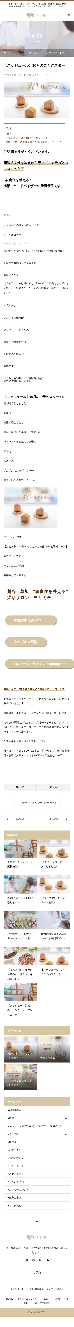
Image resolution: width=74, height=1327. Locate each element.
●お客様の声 (14, 1110)
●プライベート (15, 1165)
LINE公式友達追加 (41, 1303)
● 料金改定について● (15, 243)
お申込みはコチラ (52, 755)
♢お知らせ (25, 75)
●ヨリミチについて (18, 1189)
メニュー (45, 1299)
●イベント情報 (15, 1181)
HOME (9, 1299)
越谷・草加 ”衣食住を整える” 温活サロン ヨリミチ (33, 142)
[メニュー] (68, 15)
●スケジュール (41, 75)
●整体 (10, 1118)
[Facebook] (33, 1260)
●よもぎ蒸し (14, 1205)
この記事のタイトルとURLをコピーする (37, 802)
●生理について (15, 1157)
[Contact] (40, 1260)
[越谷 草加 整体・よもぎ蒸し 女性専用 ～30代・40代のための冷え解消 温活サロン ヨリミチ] (37, 1237)
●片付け (11, 1141)
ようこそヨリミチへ (27, 1299)
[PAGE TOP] (37, 1221)
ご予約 (37, 1272)
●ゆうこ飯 (13, 1134)
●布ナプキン (14, 1149)
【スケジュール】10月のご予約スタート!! (27, 138)
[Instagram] (26, 1260)
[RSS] (48, 1260)
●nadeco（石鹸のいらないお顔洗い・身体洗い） (35, 1126)
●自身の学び (14, 1197)
